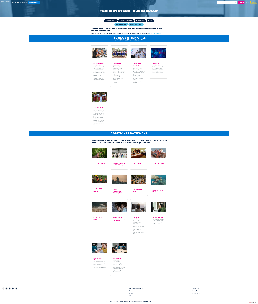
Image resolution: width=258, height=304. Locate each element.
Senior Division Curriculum (137, 64)
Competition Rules (111, 20)
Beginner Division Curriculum (98, 64)
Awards (150, 20)
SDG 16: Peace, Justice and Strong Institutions (119, 219)
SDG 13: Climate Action (137, 190)
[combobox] (252, 302)
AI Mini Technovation (155, 33)
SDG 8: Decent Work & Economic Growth (98, 190)
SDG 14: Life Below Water (157, 191)
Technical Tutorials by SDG (138, 218)
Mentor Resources (121, 24)
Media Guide (117, 258)
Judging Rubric (140, 20)
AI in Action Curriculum (156, 64)
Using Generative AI (98, 259)
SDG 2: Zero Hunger (99, 163)
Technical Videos (157, 217)
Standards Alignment (136, 24)
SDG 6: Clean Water (158, 163)
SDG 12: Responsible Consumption (117, 191)
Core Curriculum (98, 107)
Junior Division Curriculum (117, 64)
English (252, 302)
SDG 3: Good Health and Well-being (119, 164)
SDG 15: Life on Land (97, 218)
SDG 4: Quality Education (137, 164)
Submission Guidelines (126, 20)
